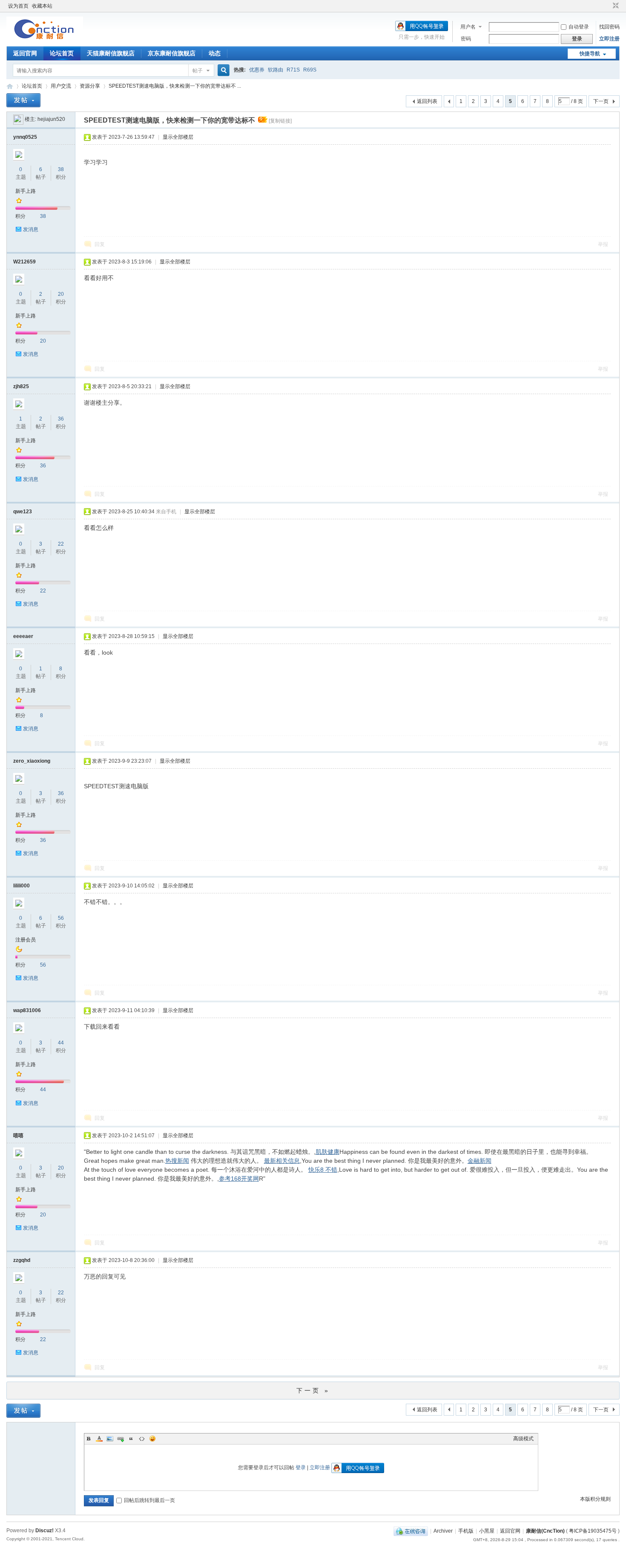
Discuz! (44, 1531)
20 (61, 294)
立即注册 (609, 39)
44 (61, 1043)
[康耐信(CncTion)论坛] (44, 40)
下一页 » (313, 1390)
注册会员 (25, 940)
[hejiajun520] (18, 119)
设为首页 (18, 6)
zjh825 (21, 386)
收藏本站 (42, 6)
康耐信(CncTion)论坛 (9, 86)
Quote (131, 1438)
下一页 (601, 101)
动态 (215, 53)
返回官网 (25, 53)
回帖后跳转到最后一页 (149, 1500)
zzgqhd (21, 1260)
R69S (309, 70)
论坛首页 (62, 53)
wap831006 (27, 1010)
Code (142, 1438)
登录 (301, 1468)
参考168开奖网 (239, 1178)
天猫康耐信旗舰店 (111, 53)
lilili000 (21, 886)
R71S (293, 70)
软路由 (275, 70)
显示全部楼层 (178, 137)
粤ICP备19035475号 (593, 1531)
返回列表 (427, 101)
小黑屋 (486, 1531)
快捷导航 (590, 54)
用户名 (468, 27)
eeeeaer (23, 636)
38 (61, 169)
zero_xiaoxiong (31, 761)
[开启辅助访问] (608, 6)
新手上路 (25, 191)
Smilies (152, 1438)
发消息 (30, 229)
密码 (466, 39)
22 (61, 544)
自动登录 (579, 27)
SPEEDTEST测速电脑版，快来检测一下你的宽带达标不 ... (175, 86)
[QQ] (410, 1531)
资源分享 (90, 86)
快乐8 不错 (322, 1169)
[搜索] (222, 70)
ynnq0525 (25, 137)
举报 (603, 244)
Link (120, 1438)
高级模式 (523, 1439)
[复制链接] (280, 121)
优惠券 (256, 70)
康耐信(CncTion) (545, 1531)
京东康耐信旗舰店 (171, 53)
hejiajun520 (51, 119)
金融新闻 (479, 1160)
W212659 (24, 262)
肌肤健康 (327, 1151)
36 (61, 419)
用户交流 (61, 86)
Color (99, 1438)
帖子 (197, 71)
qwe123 (22, 512)
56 (61, 918)
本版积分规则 (595, 1499)
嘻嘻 (18, 1136)
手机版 (466, 1531)
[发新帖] (23, 100)
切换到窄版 (615, 6)
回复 (100, 244)
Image (110, 1438)
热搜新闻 (177, 1160)
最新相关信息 (282, 1160)
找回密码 (609, 27)
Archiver (443, 1531)
